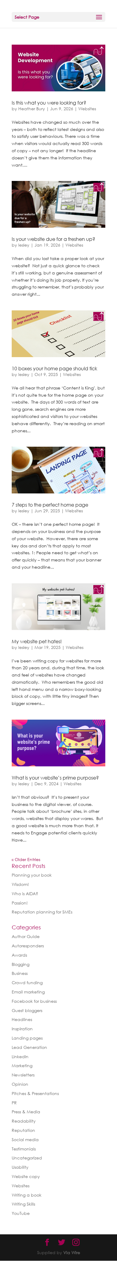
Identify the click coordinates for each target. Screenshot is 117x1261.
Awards (19, 955)
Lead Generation (29, 1047)
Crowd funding (27, 982)
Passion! (20, 902)
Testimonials (24, 1148)
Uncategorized (27, 1157)
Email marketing (28, 991)
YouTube (21, 1213)
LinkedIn (20, 1056)
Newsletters (23, 1074)
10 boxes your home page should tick (54, 368)
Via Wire (71, 1252)
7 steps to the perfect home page (50, 505)
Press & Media (26, 1111)
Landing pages (27, 1037)
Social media (25, 1139)
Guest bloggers (27, 1010)
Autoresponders (28, 945)
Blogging (20, 964)
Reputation (23, 1130)
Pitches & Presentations (35, 1093)
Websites (87, 108)
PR (14, 1102)
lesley (23, 244)
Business (20, 973)
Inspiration (22, 1028)
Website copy (26, 1176)
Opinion (20, 1084)
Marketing (22, 1065)
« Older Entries (26, 859)
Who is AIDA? (25, 893)
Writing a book (26, 1194)
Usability (20, 1167)
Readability (24, 1120)
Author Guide (26, 936)
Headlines (22, 1019)
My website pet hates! (37, 641)
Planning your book (32, 875)
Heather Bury (31, 108)
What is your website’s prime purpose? (55, 778)
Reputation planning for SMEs (42, 911)
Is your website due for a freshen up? (53, 239)
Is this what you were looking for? (49, 103)
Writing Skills (23, 1203)
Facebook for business (34, 1001)
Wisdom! (20, 884)
